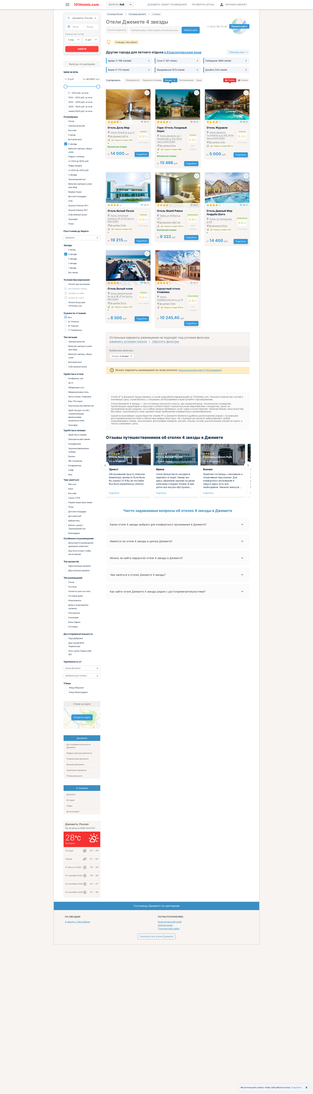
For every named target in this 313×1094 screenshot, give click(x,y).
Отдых (69, 806)
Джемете (71, 794)
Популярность (133, 80)
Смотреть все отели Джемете (156, 936)
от (118, 154)
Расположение (186, 80)
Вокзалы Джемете (75, 764)
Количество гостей (74, 34)
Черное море (165, 925)
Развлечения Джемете (78, 759)
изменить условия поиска (128, 341)
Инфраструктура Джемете (79, 753)
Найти (82, 49)
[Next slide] (248, 465)
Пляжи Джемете (74, 776)
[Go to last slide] (105, 465)
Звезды (168, 80)
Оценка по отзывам (152, 80)
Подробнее (141, 154)
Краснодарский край (169, 921)
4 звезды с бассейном (126, 42)
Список (244, 80)
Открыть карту (82, 717)
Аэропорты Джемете (77, 770)
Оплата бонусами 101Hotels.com (76, 304)
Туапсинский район (168, 928)
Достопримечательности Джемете (78, 746)
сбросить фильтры (165, 341)
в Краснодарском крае (182, 52)
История (71, 800)
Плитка (231, 80)
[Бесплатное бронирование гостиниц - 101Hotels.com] (86, 4)
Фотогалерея (73, 811)
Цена (199, 80)
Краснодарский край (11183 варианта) (200, 370)
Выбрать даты (190, 30)
